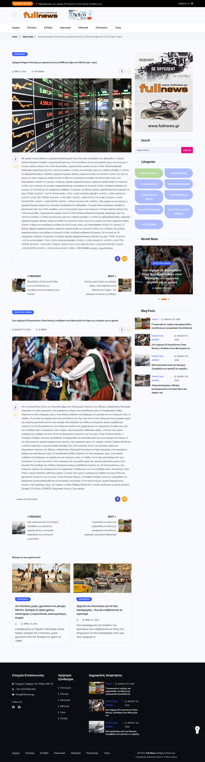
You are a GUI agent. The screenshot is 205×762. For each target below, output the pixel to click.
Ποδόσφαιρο (149, 197)
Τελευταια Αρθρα (178, 211)
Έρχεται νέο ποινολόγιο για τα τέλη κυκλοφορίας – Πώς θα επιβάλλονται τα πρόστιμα (99, 609)
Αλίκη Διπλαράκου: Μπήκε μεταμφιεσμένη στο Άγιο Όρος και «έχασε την (169, 389)
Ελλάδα (48, 27)
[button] (159, 299)
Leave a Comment (27, 499)
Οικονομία (65, 27)
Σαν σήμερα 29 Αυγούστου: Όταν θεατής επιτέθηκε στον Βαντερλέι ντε (122, 713)
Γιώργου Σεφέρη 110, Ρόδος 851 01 (33, 684)
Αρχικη (16, 27)
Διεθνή (178, 173)
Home (14, 36)
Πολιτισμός (102, 27)
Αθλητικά (83, 27)
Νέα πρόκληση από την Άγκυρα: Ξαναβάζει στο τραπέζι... (77, 4)
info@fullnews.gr (25, 694)
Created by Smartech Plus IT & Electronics (156, 757)
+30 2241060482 (25, 689)
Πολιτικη (31, 27)
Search (187, 150)
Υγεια (118, 27)
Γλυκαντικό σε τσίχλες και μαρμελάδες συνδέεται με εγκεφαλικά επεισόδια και (118, 691)
